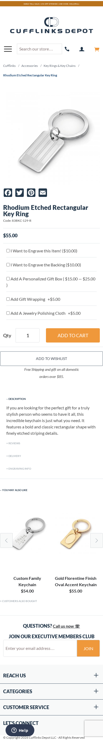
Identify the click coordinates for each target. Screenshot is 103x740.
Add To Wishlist (51, 358)
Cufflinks (9, 66)
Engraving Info (19, 468)
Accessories (29, 66)
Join (88, 648)
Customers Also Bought (19, 601)
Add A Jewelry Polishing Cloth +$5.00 (45, 313)
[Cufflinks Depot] (51, 25)
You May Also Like (14, 490)
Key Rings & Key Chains (60, 66)
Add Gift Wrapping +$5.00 (35, 299)
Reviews (14, 443)
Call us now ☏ (66, 625)
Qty (7, 335)
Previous (6, 540)
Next (96, 540)
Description (17, 398)
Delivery (14, 455)
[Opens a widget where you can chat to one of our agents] (19, 730)
